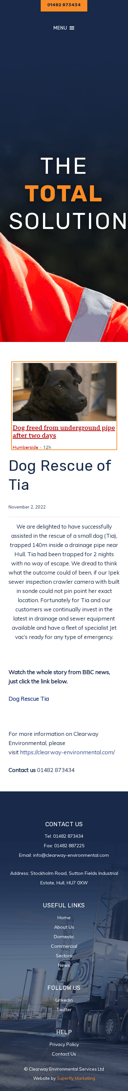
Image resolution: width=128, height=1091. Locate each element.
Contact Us (64, 1054)
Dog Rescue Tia (29, 698)
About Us (64, 927)
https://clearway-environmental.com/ (67, 752)
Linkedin (64, 1000)
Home (64, 918)
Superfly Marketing (76, 1078)
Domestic (64, 937)
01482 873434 (68, 836)
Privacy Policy (64, 1044)
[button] (60, 28)
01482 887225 (69, 846)
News (64, 965)
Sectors (64, 956)
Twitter (64, 1009)
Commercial (64, 946)
